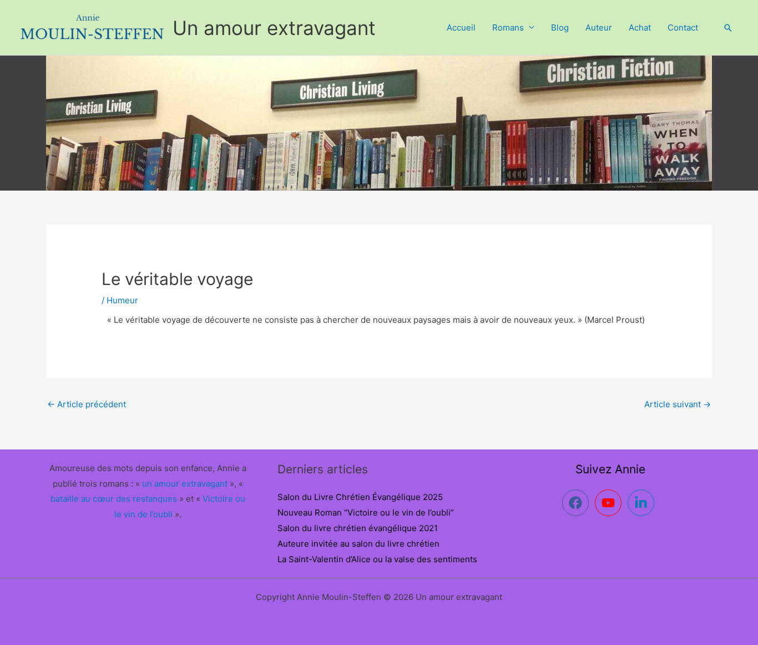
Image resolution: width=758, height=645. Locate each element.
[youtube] (610, 502)
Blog (560, 27)
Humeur (122, 300)
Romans (508, 27)
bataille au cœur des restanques (113, 498)
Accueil (461, 27)
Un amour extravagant (274, 27)
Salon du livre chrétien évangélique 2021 (357, 528)
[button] (728, 28)
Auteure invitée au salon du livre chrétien (358, 543)
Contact (683, 27)
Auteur (598, 27)
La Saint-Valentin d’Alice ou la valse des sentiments (377, 559)
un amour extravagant (185, 483)
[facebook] (577, 502)
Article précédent (86, 404)
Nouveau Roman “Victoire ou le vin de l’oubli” (365, 512)
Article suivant (677, 404)
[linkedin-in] (643, 502)
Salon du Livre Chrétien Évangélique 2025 (360, 497)
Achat (640, 27)
